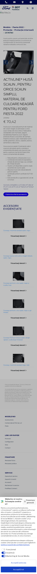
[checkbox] (8, 549)
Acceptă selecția (18, 563)
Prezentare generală (30, 501)
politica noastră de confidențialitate (15, 545)
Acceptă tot (18, 569)
